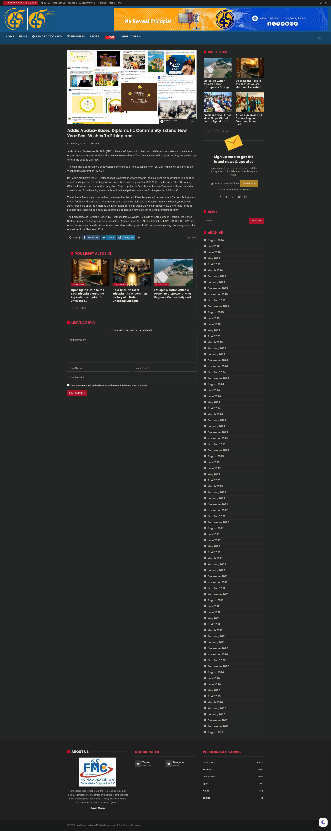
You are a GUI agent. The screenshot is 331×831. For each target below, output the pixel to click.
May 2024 (214, 402)
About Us (46, 2)
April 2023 (214, 480)
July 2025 (214, 318)
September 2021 (218, 594)
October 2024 (217, 372)
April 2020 (214, 696)
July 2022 (214, 534)
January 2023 (216, 498)
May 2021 (213, 618)
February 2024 (217, 420)
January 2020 (216, 714)
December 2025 (218, 288)
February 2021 (216, 636)
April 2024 (214, 408)
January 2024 (216, 426)
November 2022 (218, 510)
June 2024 (214, 396)
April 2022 (214, 552)
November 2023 (218, 438)
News (23, 36)
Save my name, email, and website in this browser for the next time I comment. (109, 385)
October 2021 (216, 588)
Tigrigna (102, 2)
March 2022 (215, 558)
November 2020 (218, 654)
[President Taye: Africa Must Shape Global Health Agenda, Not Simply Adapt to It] (218, 102)
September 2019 (218, 726)
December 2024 (218, 360)
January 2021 (216, 642)
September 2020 (218, 666)
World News (209, 776)
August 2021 (215, 600)
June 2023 (214, 468)
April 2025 (214, 336)
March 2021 (215, 630)
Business (78, 36)
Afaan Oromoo (87, 2)
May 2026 (214, 258)
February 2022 (217, 564)
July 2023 (214, 462)
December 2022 (218, 504)
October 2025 (216, 300)
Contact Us (59, 2)
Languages (129, 36)
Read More (98, 808)
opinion (206, 798)
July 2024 (214, 390)
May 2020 (214, 690)
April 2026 (214, 264)
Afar (120, 2)
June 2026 (214, 252)
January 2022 (216, 570)
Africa (206, 790)
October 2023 (216, 444)
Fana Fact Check (49, 36)
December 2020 (218, 648)
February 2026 (217, 276)
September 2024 (218, 378)
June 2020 (214, 684)
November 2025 (218, 294)
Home (10, 36)
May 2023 (214, 474)
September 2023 (218, 450)
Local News (78, 284)
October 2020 (217, 660)
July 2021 (213, 606)
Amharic (72, 2)
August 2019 (215, 732)
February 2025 (217, 348)
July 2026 (214, 246)
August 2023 (216, 456)
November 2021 (217, 582)
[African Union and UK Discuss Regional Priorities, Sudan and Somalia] (250, 102)
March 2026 (215, 270)
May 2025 (214, 330)
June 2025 (214, 324)
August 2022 (216, 528)
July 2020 (214, 678)
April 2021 (214, 624)
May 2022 (214, 546)
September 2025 (218, 306)
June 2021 (214, 612)
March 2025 (215, 342)
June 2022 (214, 540)
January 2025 (216, 354)
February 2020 (217, 708)
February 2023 (217, 492)
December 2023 (218, 432)
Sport (94, 36)
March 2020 (215, 702)
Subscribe (249, 183)
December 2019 (217, 720)
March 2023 (215, 486)
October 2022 (216, 516)
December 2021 (217, 576)
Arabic (112, 2)
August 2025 (216, 312)
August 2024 (216, 384)
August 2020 (216, 672)
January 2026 (216, 282)
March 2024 (215, 414)
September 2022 (218, 522)
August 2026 (216, 240)
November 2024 (218, 366)
